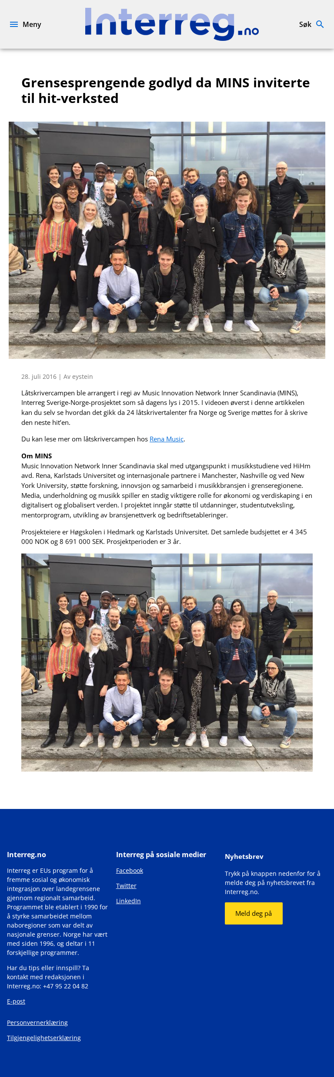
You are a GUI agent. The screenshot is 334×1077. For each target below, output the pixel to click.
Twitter (126, 885)
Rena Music (167, 438)
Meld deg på (253, 913)
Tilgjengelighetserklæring (44, 1038)
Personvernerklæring (37, 1022)
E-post (16, 1001)
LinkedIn (128, 901)
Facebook (129, 870)
